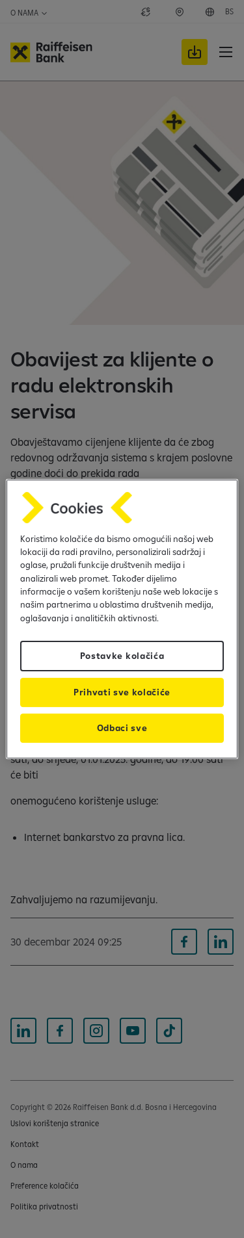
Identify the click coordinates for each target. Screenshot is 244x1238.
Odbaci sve (122, 728)
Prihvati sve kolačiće (122, 692)
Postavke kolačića (122, 656)
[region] (121, 619)
